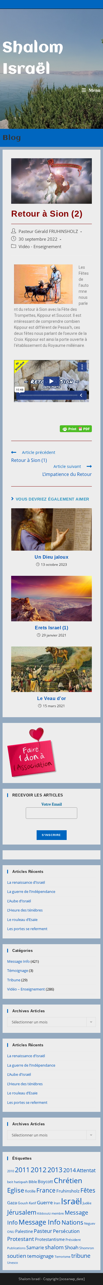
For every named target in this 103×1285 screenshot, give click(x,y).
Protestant (20, 1238)
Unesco (12, 1263)
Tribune (13, 979)
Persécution (66, 1231)
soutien (16, 1256)
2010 (10, 1171)
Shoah (71, 1247)
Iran (57, 1203)
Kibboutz (44, 1213)
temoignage (40, 1256)
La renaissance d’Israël (26, 882)
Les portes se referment (27, 928)
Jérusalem (21, 1212)
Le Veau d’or (51, 698)
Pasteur (43, 1230)
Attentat (86, 1170)
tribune (80, 1256)
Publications (16, 1248)
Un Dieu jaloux (51, 557)
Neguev (89, 1223)
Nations (72, 1222)
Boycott (45, 1181)
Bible (33, 1181)
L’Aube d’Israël (19, 901)
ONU (10, 1232)
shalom (54, 1247)
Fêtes (87, 1190)
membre (58, 1213)
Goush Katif (27, 1203)
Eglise (15, 1190)
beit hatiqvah (17, 1181)
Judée (87, 1203)
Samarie (35, 1247)
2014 (69, 1170)
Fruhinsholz (68, 1191)
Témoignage (17, 970)
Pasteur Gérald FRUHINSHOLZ (48, 231)
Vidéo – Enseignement (26, 989)
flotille (30, 1191)
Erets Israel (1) (51, 627)
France (46, 1190)
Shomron (86, 1248)
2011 (22, 1169)
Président (73, 1239)
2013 (54, 1169)
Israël (71, 1201)
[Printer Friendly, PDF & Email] (76, 428)
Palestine (24, 1231)
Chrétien (68, 1180)
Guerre (45, 1202)
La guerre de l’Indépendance (31, 891)
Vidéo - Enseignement (40, 246)
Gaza (12, 1202)
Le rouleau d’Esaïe (22, 919)
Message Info (18, 961)
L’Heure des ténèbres (25, 910)
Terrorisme (62, 1257)
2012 (39, 1169)
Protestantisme (50, 1239)
